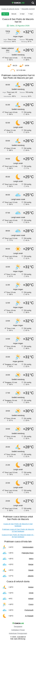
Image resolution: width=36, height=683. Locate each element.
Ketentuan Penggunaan (18, 633)
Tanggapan (18, 626)
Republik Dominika (29, 9)
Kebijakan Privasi (18, 630)
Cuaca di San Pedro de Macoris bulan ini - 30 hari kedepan (18, 536)
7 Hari (30, 14)
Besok (14, 14)
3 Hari (22, 14)
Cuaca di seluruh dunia (10, 9)
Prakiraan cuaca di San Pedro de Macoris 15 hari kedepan (18, 530)
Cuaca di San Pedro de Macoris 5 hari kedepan (18, 525)
